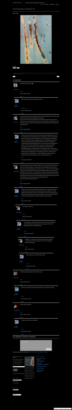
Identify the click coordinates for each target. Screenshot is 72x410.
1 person (26, 108)
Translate (17, 383)
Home (42, 4)
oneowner (16, 122)
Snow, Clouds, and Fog (40, 371)
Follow (15, 369)
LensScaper (16, 277)
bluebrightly (16, 171)
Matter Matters (52, 4)
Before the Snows (41, 366)
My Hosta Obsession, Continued (42, 363)
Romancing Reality (17, 2)
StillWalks (16, 89)
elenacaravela (17, 310)
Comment (48, 349)
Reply (21, 96)
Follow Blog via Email (17, 357)
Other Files (46, 4)
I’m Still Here (40, 368)
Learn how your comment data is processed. (38, 352)
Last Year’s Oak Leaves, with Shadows (41, 360)
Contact (57, 4)
